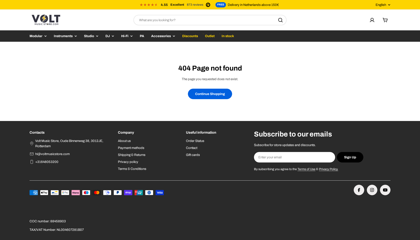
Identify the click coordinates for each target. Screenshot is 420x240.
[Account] (372, 20)
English (381, 5)
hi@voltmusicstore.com (52, 154)
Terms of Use (306, 169)
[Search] (280, 20)
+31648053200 (46, 162)
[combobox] (210, 20)
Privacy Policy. (328, 169)
